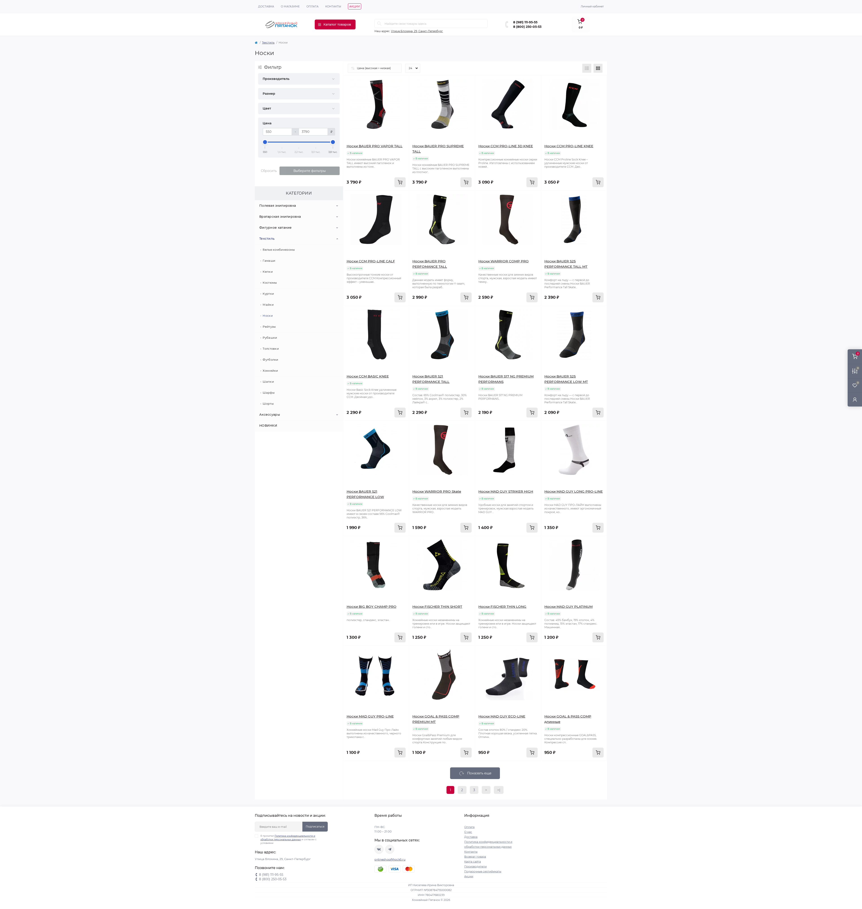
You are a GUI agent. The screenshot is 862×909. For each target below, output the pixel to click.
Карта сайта (472, 861)
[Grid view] (598, 68)
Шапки (268, 381)
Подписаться (315, 826)
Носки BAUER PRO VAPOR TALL (374, 146)
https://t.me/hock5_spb (389, 849)
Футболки (270, 359)
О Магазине (290, 6)
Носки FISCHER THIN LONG (502, 606)
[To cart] (400, 182)
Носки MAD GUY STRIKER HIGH (505, 491)
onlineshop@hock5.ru (389, 859)
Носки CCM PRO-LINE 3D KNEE (505, 146)
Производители (475, 866)
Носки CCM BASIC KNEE (368, 376)
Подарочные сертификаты (482, 871)
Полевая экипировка (277, 206)
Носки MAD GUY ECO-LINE (501, 716)
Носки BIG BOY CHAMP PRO (371, 606)
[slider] (265, 142)
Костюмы (270, 282)
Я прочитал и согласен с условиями (288, 839)
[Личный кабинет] (855, 399)
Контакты (333, 6)
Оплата (312, 6)
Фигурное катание (275, 228)
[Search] (379, 23)
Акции (354, 6)
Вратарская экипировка (280, 217)
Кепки (268, 271)
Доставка (266, 6)
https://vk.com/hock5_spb (378, 849)
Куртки (268, 293)
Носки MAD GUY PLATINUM (568, 606)
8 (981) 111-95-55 (525, 22)
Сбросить (269, 171)
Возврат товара (475, 856)
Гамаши (269, 260)
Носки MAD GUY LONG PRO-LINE (573, 491)
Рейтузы (269, 326)
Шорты (268, 403)
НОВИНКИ (268, 426)
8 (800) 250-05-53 (527, 27)
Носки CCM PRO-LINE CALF (371, 261)
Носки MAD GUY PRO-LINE (370, 716)
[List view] (586, 68)
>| (498, 790)
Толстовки (271, 348)
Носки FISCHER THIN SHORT (437, 606)
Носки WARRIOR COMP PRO (503, 261)
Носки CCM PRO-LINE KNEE (568, 146)
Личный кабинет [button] (592, 6)
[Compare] (402, 99)
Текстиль (268, 42)
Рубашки (270, 337)
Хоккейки (270, 370)
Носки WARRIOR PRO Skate (436, 491)
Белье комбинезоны (279, 249)
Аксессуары (269, 415)
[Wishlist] (402, 90)
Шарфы (269, 392)
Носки (268, 315)
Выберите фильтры (309, 171)
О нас (468, 832)
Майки (268, 304)
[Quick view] (402, 82)
